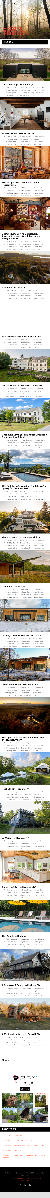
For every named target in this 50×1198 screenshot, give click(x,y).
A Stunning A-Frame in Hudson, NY (21, 985)
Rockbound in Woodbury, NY (14, 1150)
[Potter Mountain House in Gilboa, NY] (25, 365)
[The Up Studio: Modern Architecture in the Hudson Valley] (25, 715)
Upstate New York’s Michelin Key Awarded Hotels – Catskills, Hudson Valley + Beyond (21, 236)
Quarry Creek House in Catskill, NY (21, 635)
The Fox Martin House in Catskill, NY (22, 537)
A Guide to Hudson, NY (14, 288)
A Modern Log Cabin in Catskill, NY (21, 1034)
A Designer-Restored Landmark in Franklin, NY (23, 1145)
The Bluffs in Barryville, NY (16, 1135)
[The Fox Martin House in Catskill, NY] (25, 517)
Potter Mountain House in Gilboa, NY (22, 386)
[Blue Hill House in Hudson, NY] (25, 113)
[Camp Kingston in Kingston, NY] (25, 867)
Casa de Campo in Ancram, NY (19, 85)
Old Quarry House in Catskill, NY (20, 685)
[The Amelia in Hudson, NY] (25, 916)
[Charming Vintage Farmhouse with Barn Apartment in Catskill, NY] (25, 414)
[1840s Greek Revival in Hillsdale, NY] (25, 316)
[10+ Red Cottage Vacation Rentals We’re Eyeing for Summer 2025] (25, 465)
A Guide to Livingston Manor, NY (17, 1140)
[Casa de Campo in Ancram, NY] (25, 64)
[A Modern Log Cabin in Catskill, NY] (25, 1014)
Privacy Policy (23, 1178)
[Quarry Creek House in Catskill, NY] (25, 615)
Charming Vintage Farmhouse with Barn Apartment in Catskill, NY (24, 436)
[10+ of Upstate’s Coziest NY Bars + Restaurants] (25, 162)
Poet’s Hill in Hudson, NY (15, 789)
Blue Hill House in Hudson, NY (18, 134)
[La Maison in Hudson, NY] (25, 817)
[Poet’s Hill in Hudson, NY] (25, 768)
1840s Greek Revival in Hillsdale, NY (22, 337)
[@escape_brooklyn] (15, 1077)
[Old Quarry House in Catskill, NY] (25, 664)
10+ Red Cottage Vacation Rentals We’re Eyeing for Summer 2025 (24, 487)
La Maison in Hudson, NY (15, 838)
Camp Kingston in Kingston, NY (19, 887)
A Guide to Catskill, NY (14, 586)
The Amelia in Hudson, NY (16, 936)
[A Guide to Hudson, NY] (25, 267)
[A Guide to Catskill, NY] (25, 566)
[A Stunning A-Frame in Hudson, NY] (25, 965)
